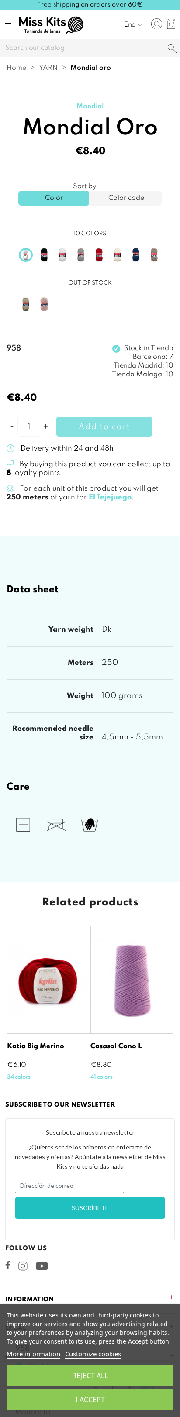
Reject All (90, 1375)
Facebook (7, 1265)
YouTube (41, 1266)
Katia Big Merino (35, 1046)
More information (33, 1353)
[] (172, 49)
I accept (90, 1399)
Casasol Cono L (116, 1046)
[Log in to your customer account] (156, 23)
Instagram (23, 1266)
